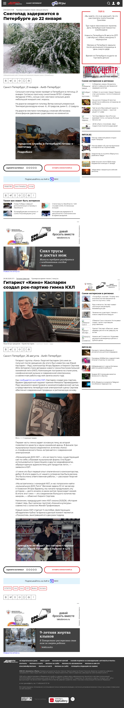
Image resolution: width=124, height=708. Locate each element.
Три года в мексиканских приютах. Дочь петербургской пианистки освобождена (101, 28)
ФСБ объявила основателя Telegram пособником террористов (105, 383)
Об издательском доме (28, 661)
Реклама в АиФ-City (92, 663)
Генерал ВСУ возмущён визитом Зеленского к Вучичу (104, 375)
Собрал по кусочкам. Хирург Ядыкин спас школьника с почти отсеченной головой (106, 94)
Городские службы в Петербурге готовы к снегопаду (45, 145)
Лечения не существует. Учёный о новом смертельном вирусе (105, 313)
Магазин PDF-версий (60, 661)
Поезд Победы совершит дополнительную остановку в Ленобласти (25, 206)
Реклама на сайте (52, 663)
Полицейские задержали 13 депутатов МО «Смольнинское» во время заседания (64, 213)
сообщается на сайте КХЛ (32, 380)
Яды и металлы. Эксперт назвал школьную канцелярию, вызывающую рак (104, 306)
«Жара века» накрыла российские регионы (104, 170)
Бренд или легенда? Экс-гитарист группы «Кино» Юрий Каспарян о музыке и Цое (45, 547)
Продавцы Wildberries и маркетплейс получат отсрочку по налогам (106, 359)
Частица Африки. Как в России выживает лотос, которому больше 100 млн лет (105, 118)
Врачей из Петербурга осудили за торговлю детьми (101, 57)
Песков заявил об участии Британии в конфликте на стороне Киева (105, 146)
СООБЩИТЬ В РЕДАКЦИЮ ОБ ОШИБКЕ (84, 666)
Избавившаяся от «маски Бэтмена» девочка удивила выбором (105, 367)
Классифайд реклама (27, 666)
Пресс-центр (45, 661)
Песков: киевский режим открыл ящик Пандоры (104, 138)
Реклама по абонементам (72, 663)
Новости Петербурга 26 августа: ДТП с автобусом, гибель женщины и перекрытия (101, 37)
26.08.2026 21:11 (8, 278)
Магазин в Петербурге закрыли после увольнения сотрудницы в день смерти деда (101, 47)
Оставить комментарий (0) (62, 168)
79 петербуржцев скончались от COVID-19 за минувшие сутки (26, 212)
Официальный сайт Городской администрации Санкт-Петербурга (28, 75)
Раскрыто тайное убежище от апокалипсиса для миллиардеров (104, 351)
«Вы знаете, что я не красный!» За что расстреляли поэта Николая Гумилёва (101, 18)
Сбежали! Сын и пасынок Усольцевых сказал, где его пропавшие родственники (106, 322)
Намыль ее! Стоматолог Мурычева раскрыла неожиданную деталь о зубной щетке (105, 338)
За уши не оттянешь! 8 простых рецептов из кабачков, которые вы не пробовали (106, 102)
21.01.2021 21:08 (8, 10)
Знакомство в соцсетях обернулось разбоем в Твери (105, 154)
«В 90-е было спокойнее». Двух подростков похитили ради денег (105, 125)
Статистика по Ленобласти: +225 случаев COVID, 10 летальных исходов (64, 206)
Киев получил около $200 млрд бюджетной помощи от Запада (104, 162)
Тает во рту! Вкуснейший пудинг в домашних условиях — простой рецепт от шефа (105, 110)
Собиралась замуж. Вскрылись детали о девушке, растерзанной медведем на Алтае (104, 86)
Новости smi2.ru (11, 271)
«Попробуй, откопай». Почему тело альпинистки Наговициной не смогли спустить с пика (105, 298)
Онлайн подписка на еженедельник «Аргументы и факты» (93, 661)
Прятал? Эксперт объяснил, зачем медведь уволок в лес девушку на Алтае (105, 330)
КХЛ (51, 344)
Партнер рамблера (40, 699)
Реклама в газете (36, 663)
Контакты (23, 663)
